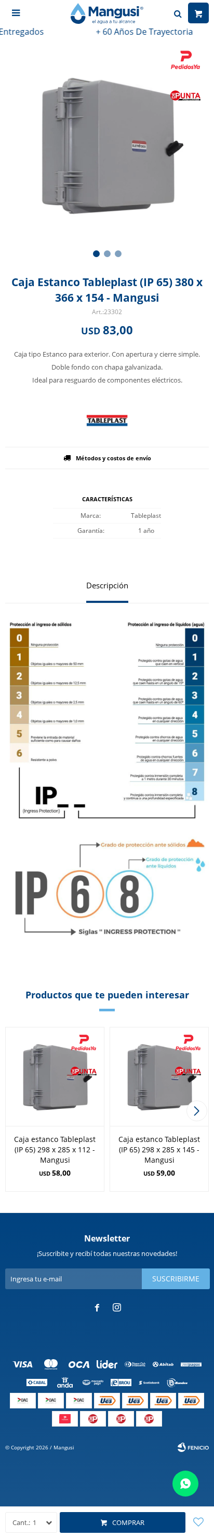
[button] (96, 253)
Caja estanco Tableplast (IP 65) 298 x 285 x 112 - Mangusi (55, 1149)
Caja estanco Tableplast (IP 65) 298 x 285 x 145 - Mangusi (159, 1149)
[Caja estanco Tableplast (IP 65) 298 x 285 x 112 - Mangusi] (54, 1076)
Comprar (128, 1522)
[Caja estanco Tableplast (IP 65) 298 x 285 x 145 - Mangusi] (159, 1076)
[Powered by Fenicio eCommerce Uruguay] (193, 1447)
